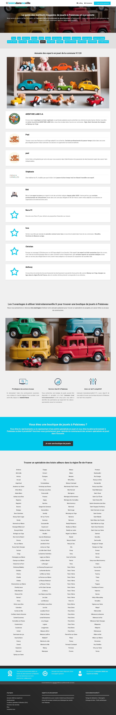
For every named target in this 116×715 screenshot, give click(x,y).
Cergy (18, 553)
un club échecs (103, 42)
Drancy (19, 641)
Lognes (45, 624)
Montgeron (71, 493)
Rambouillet (97, 473)
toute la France (24, 397)
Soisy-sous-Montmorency (97, 560)
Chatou (18, 574)
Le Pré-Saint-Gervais (45, 587)
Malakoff (44, 638)
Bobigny (18, 510)
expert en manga (99, 38)
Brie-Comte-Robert (18, 537)
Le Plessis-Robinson (45, 580)
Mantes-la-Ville (45, 644)
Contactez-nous (11, 709)
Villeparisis (97, 624)
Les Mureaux (45, 601)
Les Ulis (45, 607)
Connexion (89, 3)
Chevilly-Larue (19, 587)
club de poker (57, 38)
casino (48, 38)
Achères (18, 469)
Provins (71, 651)
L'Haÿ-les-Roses (44, 614)
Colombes (19, 607)
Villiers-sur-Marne (97, 638)
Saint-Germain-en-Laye (97, 510)
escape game (87, 38)
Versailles (97, 601)
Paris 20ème (71, 604)
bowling (34, 38)
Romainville (97, 483)
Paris (71, 564)
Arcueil (19, 480)
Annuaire (9, 698)
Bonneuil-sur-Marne (18, 523)
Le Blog (80, 3)
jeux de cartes (12, 42)
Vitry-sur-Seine (97, 648)
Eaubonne (18, 648)
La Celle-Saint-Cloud (45, 550)
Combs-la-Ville (18, 611)
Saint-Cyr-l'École (97, 496)
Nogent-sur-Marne (71, 533)
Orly (71, 547)
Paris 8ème (71, 627)
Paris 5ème (71, 617)
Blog (8, 707)
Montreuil (71, 506)
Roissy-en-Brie (97, 480)
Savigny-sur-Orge (97, 547)
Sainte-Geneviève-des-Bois (97, 503)
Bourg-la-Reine (18, 530)
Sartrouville (97, 540)
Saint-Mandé (97, 517)
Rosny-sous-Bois (97, 486)
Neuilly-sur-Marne (71, 527)
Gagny (45, 500)
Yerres (97, 651)
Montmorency (71, 503)
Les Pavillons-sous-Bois (45, 604)
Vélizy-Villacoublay (97, 597)
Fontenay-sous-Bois (45, 490)
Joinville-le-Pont (45, 543)
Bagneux (18, 500)
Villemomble (97, 611)
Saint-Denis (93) (97, 500)
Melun (71, 473)
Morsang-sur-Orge (71, 513)
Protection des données (13, 704)
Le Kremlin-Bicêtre (45, 570)
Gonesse (44, 520)
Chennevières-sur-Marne (18, 584)
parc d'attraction (70, 42)
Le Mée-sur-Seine (45, 574)
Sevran (97, 553)
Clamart (18, 597)
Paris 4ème (71, 614)
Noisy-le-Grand (71, 540)
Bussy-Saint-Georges (18, 547)
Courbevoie (18, 627)
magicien (60, 42)
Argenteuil (19, 483)
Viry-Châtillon (97, 644)
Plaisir (71, 638)
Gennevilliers (45, 510)
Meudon (71, 476)
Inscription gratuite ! (103, 3)
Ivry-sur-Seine (45, 540)
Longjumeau (44, 627)
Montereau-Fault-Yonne (71, 486)
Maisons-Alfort (45, 631)
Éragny (45, 469)
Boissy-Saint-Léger (18, 517)
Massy (45, 648)
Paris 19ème (71, 597)
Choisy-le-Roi (18, 594)
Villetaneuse (97, 631)
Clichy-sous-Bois (18, 604)
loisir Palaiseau (46, 702)
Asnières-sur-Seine (18, 486)
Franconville (44, 493)
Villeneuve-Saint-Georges (97, 621)
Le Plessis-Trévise (45, 584)
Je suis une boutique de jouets (58, 443)
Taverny (97, 574)
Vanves (97, 594)
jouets (43, 42)
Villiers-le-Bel (97, 634)
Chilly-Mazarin (18, 590)
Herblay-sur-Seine (45, 530)
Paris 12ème (71, 574)
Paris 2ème (71, 607)
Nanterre (71, 517)
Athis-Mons (18, 490)
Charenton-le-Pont (18, 564)
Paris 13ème (71, 577)
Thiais (97, 577)
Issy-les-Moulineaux (45, 537)
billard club (26, 38)
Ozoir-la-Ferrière (71, 557)
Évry (45, 480)
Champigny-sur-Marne (18, 557)
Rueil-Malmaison (97, 490)
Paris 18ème (71, 594)
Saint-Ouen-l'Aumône (97, 527)
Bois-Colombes (18, 513)
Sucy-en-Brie (97, 567)
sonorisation (92, 42)
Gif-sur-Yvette (45, 517)
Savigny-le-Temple (97, 543)
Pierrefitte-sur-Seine (71, 634)
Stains (97, 564)
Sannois (97, 533)
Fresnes (45, 496)
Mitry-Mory (71, 480)
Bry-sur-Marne (18, 543)
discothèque (76, 38)
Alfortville (18, 473)
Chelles (18, 580)
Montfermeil (71, 490)
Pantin (71, 560)
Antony (18, 476)
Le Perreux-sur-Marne (45, 577)
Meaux (71, 469)
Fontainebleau (45, 483)
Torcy (97, 580)
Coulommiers (18, 624)
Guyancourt (45, 527)
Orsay (71, 550)
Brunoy (19, 540)
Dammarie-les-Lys (18, 634)
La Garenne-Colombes (44, 553)
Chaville (18, 577)
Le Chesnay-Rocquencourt (45, 567)
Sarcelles (97, 537)
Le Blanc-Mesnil (44, 560)
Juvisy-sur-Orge (45, 547)
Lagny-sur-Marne (45, 557)
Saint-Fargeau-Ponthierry (97, 506)
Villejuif (97, 607)
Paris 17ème (71, 590)
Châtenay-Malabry (18, 567)
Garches (44, 503)
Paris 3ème (71, 611)
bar (19, 38)
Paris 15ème (71, 584)
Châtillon (18, 570)
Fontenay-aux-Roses (45, 486)
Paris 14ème (71, 580)
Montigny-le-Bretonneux (71, 496)
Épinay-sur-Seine (19, 654)
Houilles (45, 533)
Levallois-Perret (44, 611)
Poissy (71, 641)
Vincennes (97, 641)
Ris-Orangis (97, 476)
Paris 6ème (71, 621)
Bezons (18, 506)
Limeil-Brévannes (45, 617)
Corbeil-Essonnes (19, 617)
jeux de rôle (22, 42)
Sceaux (97, 550)
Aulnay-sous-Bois (19, 496)
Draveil (19, 644)
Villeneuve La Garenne (97, 614)
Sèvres (97, 557)
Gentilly (45, 513)
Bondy (18, 520)
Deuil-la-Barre (19, 638)
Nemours (71, 520)
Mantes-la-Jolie (44, 641)
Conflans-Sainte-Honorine (18, 614)
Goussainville (45, 523)
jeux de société (33, 42)
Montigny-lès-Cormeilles (71, 500)
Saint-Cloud (97, 493)
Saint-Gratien (97, 513)
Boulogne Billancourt (19, 527)
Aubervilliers (18, 493)
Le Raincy (45, 590)
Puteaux (97, 469)
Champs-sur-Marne (18, 560)
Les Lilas (44, 597)
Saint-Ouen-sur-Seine (97, 530)
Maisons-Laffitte (45, 634)
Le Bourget (45, 564)
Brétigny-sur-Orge (18, 533)
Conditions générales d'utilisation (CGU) (17, 702)
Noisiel (71, 537)
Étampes (45, 476)
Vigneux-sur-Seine (97, 604)
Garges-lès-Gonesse (45, 506)
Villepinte (97, 627)
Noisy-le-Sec (71, 543)
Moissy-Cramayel (71, 483)
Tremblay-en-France (97, 587)
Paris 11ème (71, 570)
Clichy (18, 601)
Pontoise (71, 648)
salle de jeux (82, 42)
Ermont (45, 473)
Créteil (18, 631)
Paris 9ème (71, 631)
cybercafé (67, 38)
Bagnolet (18, 503)
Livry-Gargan (44, 621)
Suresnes (97, 570)
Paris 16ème (71, 587)
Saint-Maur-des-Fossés (97, 520)
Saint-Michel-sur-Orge (97, 523)
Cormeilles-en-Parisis (18, 621)
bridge (41, 38)
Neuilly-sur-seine (71, 530)
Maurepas (45, 651)
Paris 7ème (71, 624)
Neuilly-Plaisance (71, 523)
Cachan (18, 550)
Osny (71, 553)
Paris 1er (71, 601)
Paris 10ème (71, 567)
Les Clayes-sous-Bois (45, 594)
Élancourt (18, 651)
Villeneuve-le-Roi (97, 617)
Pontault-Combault (71, 644)
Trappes (97, 584)
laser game (51, 42)
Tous (13, 38)
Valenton (97, 590)
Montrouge (71, 510)
